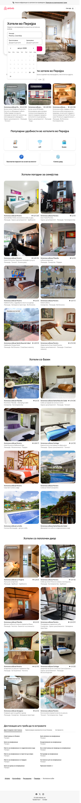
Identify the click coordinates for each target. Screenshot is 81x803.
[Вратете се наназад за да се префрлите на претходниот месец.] (10, 48)
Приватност (36, 800)
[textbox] (16, 42)
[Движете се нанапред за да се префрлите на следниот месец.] (33, 48)
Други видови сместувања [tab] (13, 730)
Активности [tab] (59, 730)
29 (30, 72)
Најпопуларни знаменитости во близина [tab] (38, 730)
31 (10, 76)
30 (33, 72)
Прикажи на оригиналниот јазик (56, 2)
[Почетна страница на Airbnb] (9, 8)
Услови (44, 800)
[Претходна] (36, 79)
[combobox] (25, 36)
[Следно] (43, 79)
